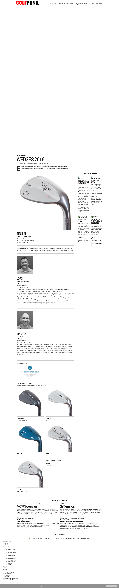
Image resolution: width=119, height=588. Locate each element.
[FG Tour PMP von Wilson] (54, 460)
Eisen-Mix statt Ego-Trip (27, 507)
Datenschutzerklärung (10, 580)
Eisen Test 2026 (95, 181)
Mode (93, 4)
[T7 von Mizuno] (30, 452)
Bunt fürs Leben (23, 521)
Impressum (7, 573)
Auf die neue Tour (67, 507)
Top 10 (9, 564)
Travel (66, 4)
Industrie (10, 554)
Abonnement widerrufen (11, 578)
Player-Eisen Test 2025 (96, 222)
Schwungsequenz (12, 548)
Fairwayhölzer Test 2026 (84, 183)
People (60, 4)
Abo (97, 4)
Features (87, 4)
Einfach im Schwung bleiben (71, 521)
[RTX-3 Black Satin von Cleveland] (30, 416)
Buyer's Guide (11, 555)
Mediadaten (7, 575)
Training (72, 4)
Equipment (79, 4)
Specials (10, 563)
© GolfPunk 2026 (9, 572)
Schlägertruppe (12, 552)
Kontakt (6, 576)
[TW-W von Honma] (60, 416)
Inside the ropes (12, 558)
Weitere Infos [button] (51, 586)
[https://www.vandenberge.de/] (30, 377)
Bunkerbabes (11, 561)
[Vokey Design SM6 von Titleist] (30, 487)
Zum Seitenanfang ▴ (59, 534)
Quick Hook (53, 4)
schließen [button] (111, 586)
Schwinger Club (12, 560)
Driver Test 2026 (83, 221)
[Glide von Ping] (60, 452)
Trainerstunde (11, 549)
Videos (101, 4)
